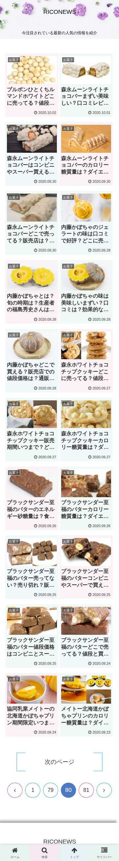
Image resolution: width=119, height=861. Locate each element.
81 (86, 790)
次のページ (59, 762)
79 (51, 790)
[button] (106, 811)
